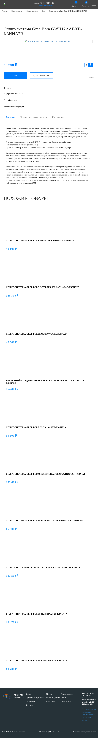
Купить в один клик (41, 75)
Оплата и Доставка (53, 698)
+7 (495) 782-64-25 (53, 732)
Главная (4, 11)
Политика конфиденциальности (84, 732)
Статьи (63, 698)
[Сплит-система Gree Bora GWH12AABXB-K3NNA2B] (48, 41)
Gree (43, 11)
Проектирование (67, 694)
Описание (10, 117)
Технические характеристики (33, 117)
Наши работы (66, 701)
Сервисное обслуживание (35, 698)
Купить (15, 75)
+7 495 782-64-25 (47, 3)
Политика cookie (88, 715)
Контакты (29, 705)
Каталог (28, 694)
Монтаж (49, 694)
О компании (50, 701)
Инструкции (58, 117)
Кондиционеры (16, 11)
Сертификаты (30, 701)
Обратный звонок (46, 5)
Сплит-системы (32, 11)
